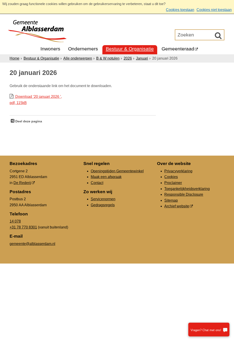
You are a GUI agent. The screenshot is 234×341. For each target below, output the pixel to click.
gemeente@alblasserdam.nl (32, 244)
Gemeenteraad (178, 48)
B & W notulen (108, 58)
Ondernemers (83, 48)
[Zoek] (218, 35)
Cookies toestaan (180, 10)
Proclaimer (173, 183)
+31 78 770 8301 (23, 227)
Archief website (176, 206)
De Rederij (22, 183)
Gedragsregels (103, 205)
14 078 (15, 221)
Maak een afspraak (106, 177)
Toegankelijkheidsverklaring (187, 189)
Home (14, 58)
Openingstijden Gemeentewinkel (117, 171)
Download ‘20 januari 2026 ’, (36, 100)
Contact (97, 183)
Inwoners (50, 48)
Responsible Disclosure (183, 194)
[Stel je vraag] (208, 329)
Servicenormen (103, 199)
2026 (128, 58)
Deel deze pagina (28, 121)
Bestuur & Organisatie (130, 48)
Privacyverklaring (178, 171)
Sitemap (171, 200)
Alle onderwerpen (77, 58)
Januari (142, 58)
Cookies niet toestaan (214, 10)
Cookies (171, 177)
